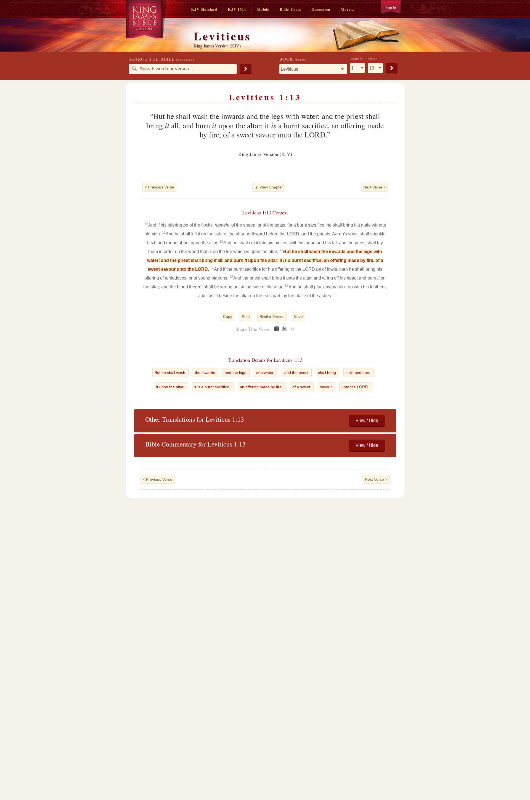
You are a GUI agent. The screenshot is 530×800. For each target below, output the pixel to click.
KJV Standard (204, 9)
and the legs (236, 372)
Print (246, 316)
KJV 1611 (237, 9)
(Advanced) (185, 59)
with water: (266, 372)
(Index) (300, 59)
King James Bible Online (146, 19)
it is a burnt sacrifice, (212, 387)
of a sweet (301, 387)
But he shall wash (170, 372)
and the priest (296, 372)
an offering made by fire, (262, 387)
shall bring (327, 372)
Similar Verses (271, 316)
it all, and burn (359, 372)
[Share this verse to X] (284, 329)
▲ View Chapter (269, 187)
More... (347, 9)
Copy (227, 316)
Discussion (320, 9)
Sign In (391, 7)
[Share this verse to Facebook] (276, 329)
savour (326, 387)
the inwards (205, 372)
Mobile (263, 9)
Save (298, 316)
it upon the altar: (171, 387)
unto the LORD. (355, 387)
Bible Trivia (290, 9)
